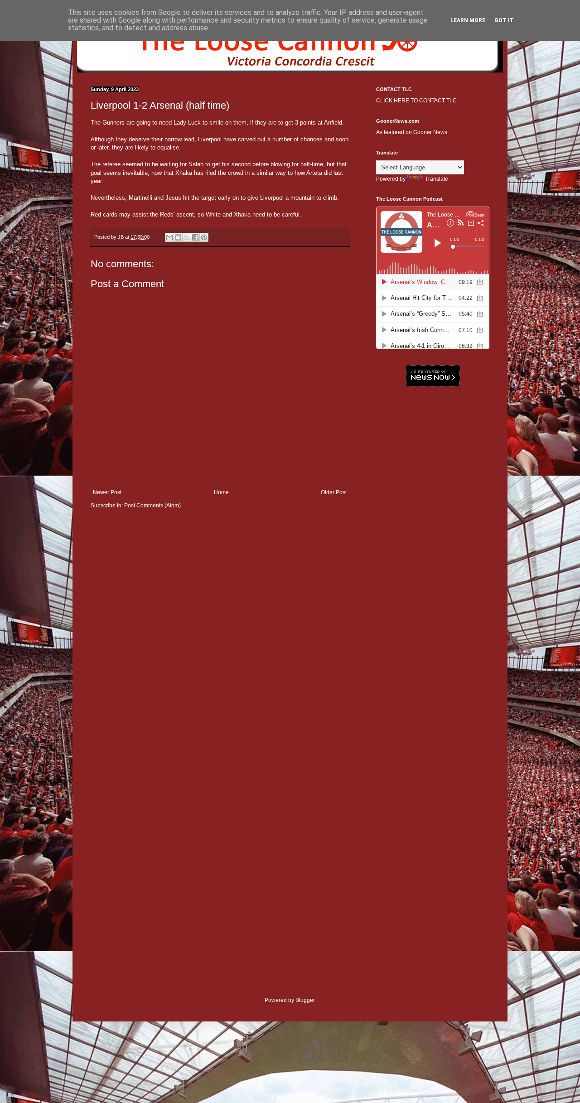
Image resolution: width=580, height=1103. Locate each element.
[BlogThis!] (178, 237)
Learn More (467, 20)
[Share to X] (186, 237)
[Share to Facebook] (195, 237)
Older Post (334, 492)
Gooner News (430, 132)
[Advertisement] (432, 532)
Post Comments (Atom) (152, 505)
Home (221, 492)
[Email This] (169, 237)
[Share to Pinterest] (203, 237)
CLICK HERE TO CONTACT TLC (416, 100)
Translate (436, 179)
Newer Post (107, 492)
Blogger (304, 1000)
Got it (504, 20)
